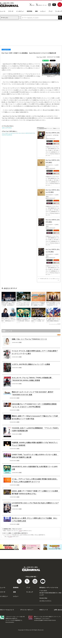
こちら (20, 530)
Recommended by (53, 324)
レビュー (43, 11)
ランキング (58, 11)
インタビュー (20, 11)
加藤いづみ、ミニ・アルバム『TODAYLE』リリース (29, 339)
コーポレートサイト (45, 601)
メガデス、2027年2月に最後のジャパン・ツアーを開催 (31, 364)
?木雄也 (16, 78)
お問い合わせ (58, 610)
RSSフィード (44, 610)
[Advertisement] (31, 34)
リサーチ (10, 11)
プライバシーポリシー (26, 610)
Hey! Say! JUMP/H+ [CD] (52, 132)
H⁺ (31, 74)
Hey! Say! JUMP (41, 57)
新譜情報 (29, 11)
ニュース (2, 11)
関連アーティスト (48, 128)
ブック (51, 11)
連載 (36, 11)
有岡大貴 (11, 78)
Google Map (43, 598)
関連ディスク (40, 128)
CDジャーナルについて (7, 610)
